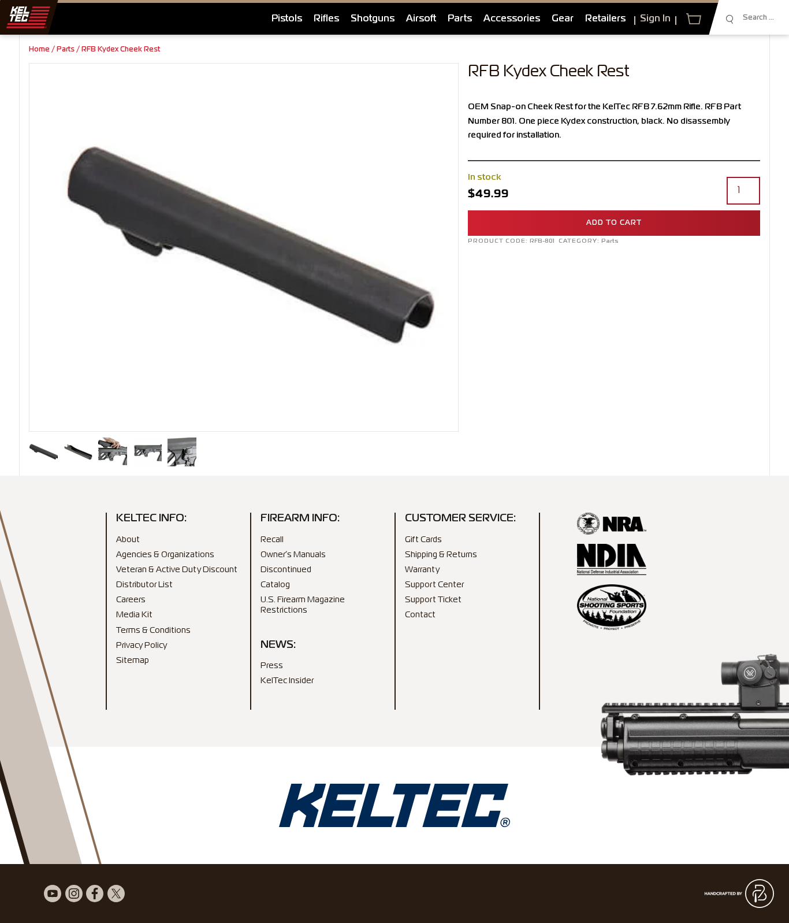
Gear (563, 19)
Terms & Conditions (153, 630)
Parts (460, 19)
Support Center (434, 584)
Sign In (655, 19)
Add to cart (614, 223)
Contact (420, 614)
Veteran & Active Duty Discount (176, 569)
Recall (272, 539)
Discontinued (285, 569)
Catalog (275, 584)
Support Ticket (433, 599)
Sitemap (132, 660)
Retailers (605, 19)
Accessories (511, 19)
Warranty (422, 569)
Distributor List (144, 584)
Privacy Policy (141, 645)
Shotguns (372, 19)
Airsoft (421, 19)
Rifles (326, 19)
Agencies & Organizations (165, 554)
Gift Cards (423, 539)
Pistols (286, 19)
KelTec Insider (287, 680)
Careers (131, 599)
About (128, 539)
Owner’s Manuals (293, 554)
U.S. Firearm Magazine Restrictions (302, 605)
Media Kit (134, 614)
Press (271, 665)
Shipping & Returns (441, 554)
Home (39, 50)
